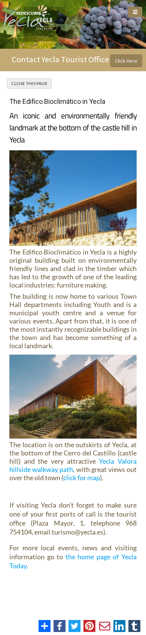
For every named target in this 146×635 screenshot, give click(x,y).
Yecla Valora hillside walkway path (73, 465)
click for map (81, 477)
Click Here (126, 60)
